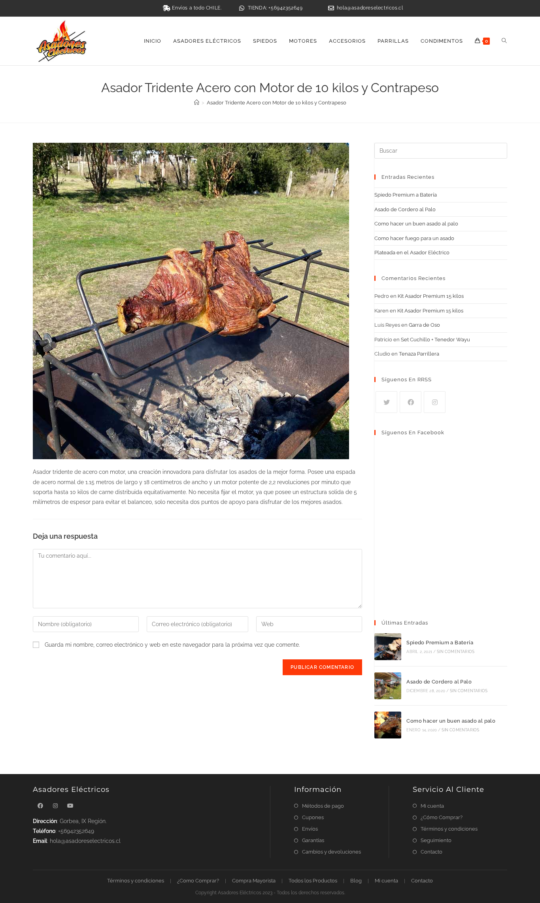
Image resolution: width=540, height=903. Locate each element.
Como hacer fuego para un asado (414, 238)
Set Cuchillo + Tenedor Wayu (435, 340)
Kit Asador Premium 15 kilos (431, 296)
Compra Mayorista (254, 881)
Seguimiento (436, 840)
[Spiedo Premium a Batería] (387, 646)
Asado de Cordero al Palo (405, 209)
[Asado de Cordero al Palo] (387, 685)
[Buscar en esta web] (440, 150)
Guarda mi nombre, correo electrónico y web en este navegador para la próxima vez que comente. (172, 645)
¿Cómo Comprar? (442, 817)
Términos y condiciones (449, 829)
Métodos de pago (323, 806)
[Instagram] (435, 402)
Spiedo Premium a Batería (405, 195)
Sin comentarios (455, 651)
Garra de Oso (424, 325)
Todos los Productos (313, 881)
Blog (356, 881)
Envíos (310, 829)
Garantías (313, 840)
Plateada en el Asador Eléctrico (411, 253)
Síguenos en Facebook (412, 432)
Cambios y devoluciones (331, 852)
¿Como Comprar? (198, 881)
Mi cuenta (432, 806)
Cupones (313, 817)
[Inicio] (196, 103)
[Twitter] (386, 402)
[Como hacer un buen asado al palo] (387, 725)
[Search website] (504, 41)
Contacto (431, 852)
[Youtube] (70, 806)
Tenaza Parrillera (419, 354)
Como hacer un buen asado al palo (416, 224)
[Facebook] (410, 402)
